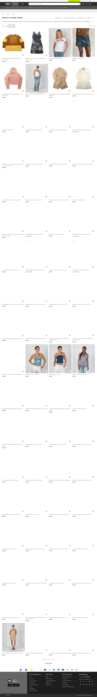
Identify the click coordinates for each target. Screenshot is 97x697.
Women (8, 14)
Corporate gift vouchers (66, 680)
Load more (48, 663)
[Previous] (53, 18)
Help (30, 676)
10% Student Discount (33, 684)
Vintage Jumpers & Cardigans (84, 18)
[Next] (93, 18)
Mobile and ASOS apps (66, 676)
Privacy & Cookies (80, 695)
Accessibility (89, 695)
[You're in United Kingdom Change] (89, 1)
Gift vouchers (64, 678)
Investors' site (48, 682)
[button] (80, 681)
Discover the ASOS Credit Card (68, 686)
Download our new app (74, 1)
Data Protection (32, 688)
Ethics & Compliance (33, 690)
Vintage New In (59, 18)
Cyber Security (48, 684)
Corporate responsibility (50, 680)
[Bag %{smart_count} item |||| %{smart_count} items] (89, 4)
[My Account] (83, 4)
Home (3, 14)
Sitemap (30, 686)
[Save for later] (22, 55)
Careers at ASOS (49, 678)
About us (47, 676)
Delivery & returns (32, 680)
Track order (31, 678)
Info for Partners (65, 684)
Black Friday (64, 682)
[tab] (8, 7)
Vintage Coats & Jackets (70, 18)
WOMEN (15, 4)
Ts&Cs (85, 695)
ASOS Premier (32, 682)
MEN (22, 4)
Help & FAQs (84, 1)
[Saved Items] (86, 4)
